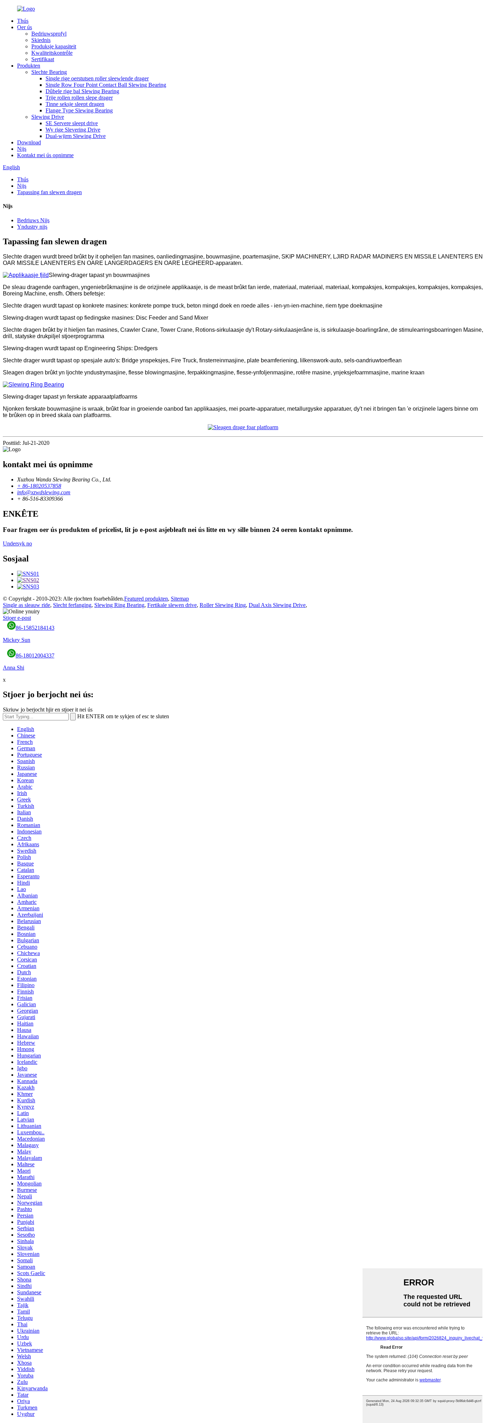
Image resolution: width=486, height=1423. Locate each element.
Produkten (28, 66)
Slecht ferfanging (72, 605)
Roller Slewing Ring (223, 605)
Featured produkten (146, 599)
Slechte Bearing (49, 72)
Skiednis (41, 40)
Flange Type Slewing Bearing (79, 110)
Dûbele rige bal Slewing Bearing (82, 91)
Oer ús (24, 27)
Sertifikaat (42, 59)
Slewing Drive (47, 117)
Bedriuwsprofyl (49, 34)
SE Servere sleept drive (72, 123)
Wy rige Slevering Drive (73, 130)
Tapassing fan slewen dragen (49, 192)
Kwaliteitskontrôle (52, 53)
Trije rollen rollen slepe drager (79, 98)
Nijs (21, 149)
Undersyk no (17, 543)
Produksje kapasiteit (53, 46)
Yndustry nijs (32, 227)
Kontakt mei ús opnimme (45, 155)
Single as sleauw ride (26, 605)
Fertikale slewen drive (172, 605)
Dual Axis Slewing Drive (277, 605)
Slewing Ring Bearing (119, 605)
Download (29, 142)
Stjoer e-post (17, 618)
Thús (22, 21)
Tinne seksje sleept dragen (75, 104)
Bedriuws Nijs (33, 220)
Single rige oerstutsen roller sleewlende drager (97, 78)
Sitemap (180, 599)
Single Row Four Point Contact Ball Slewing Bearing (106, 85)
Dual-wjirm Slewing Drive (76, 136)
